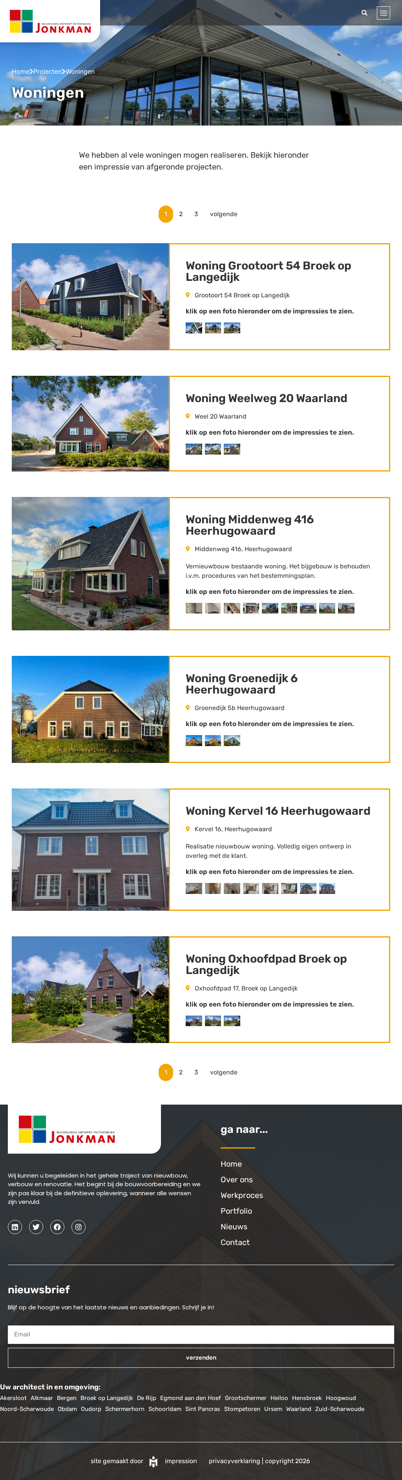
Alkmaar (42, 1398)
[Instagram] (78, 1227)
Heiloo (279, 1398)
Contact (235, 1242)
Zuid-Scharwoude (339, 1409)
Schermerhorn (124, 1409)
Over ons (237, 1179)
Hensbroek (307, 1398)
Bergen (67, 1398)
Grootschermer (246, 1398)
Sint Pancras (202, 1409)
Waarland (298, 1409)
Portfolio (236, 1211)
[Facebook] (57, 1227)
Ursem (273, 1409)
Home (20, 71)
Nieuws (234, 1226)
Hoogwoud (341, 1398)
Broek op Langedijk (106, 1398)
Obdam (67, 1409)
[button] (364, 12)
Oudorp (91, 1409)
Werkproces (242, 1195)
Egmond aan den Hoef (190, 1398)
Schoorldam (164, 1409)
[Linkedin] (15, 1227)
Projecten (47, 71)
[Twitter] (36, 1227)
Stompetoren (242, 1409)
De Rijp (146, 1398)
